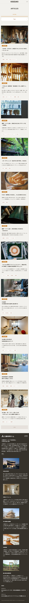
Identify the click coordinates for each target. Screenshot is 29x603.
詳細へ (3, 453)
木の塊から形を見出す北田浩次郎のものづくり (7, 340)
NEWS (2, 585)
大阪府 (15, 350)
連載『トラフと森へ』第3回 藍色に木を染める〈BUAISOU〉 (12, 229)
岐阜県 (6, 168)
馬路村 (8, 275)
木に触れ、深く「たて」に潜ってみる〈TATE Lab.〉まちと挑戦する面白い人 (11, 413)
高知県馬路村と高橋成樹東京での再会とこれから (7, 377)
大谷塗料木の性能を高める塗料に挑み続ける (10, 302)
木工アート (11, 350)
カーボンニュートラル (10, 134)
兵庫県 (3, 59)
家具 (3, 168)
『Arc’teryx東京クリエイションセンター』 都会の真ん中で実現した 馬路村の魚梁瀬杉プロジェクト (14, 265)
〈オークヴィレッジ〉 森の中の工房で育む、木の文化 (14, 160)
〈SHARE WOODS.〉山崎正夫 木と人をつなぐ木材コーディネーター (14, 49)
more (15, 427)
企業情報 (26, 435)
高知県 (16, 275)
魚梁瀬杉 (12, 275)
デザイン (3, 134)
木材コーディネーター (12, 59)
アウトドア (4, 275)
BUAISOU (7, 238)
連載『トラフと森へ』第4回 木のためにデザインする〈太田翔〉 (14, 124)
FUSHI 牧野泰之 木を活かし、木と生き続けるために (14, 194)
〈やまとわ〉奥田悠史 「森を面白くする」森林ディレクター (14, 87)
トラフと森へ (17, 134)
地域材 (10, 168)
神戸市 (7, 59)
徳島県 (3, 238)
